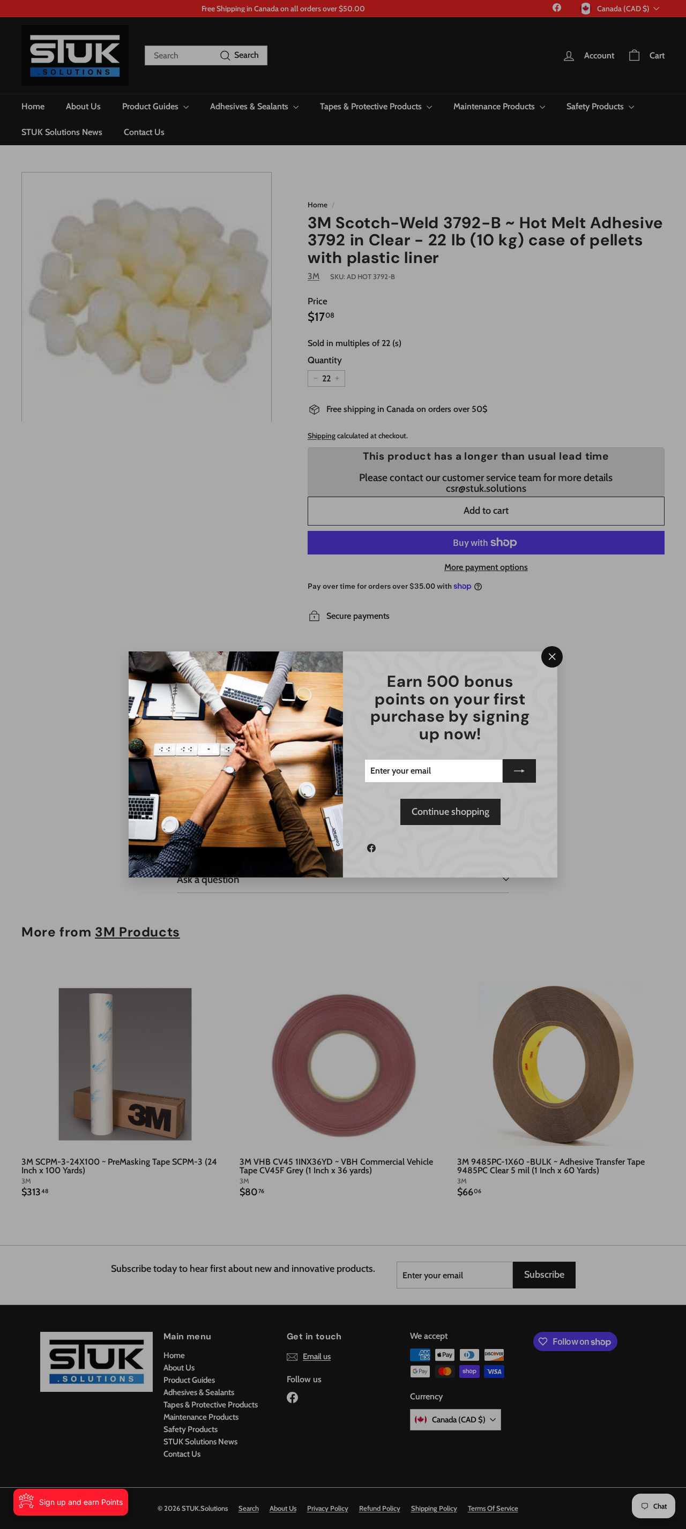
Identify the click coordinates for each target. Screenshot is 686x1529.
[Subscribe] (519, 771)
